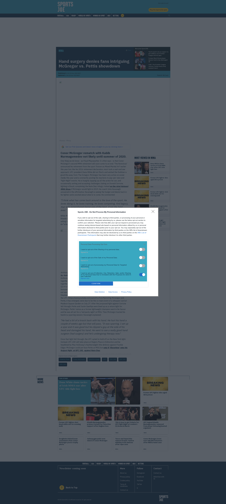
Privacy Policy (126, 292)
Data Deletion (100, 292)
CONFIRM (96, 283)
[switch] (142, 249)
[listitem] (113, 244)
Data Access (113, 292)
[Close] (153, 212)
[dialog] (113, 252)
